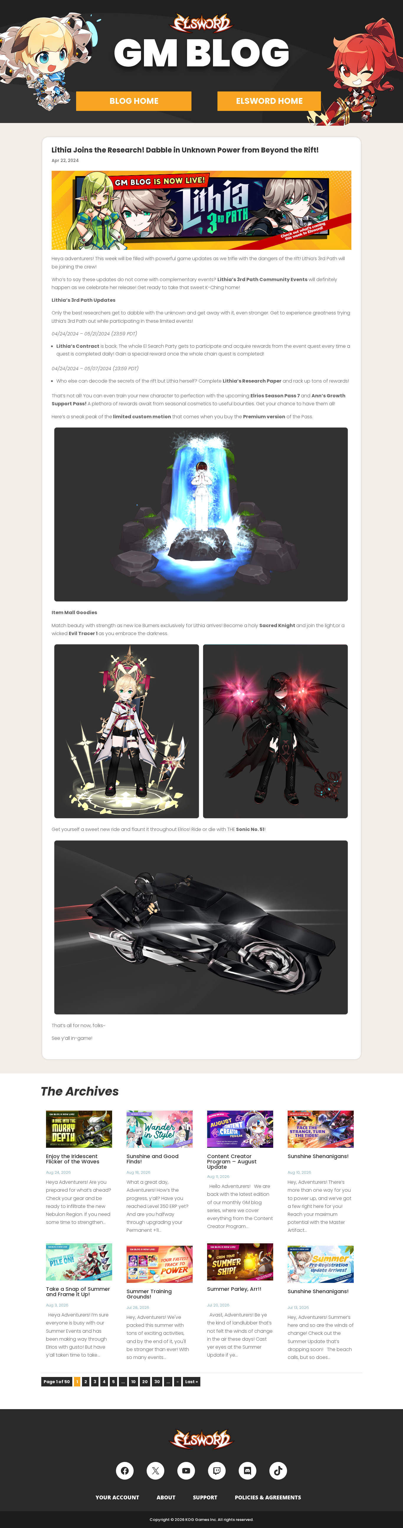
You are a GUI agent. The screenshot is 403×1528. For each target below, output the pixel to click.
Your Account (117, 1497)
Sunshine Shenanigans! (318, 1156)
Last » (191, 1382)
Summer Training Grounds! (149, 1294)
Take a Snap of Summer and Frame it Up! (78, 1291)
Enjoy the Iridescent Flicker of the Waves (72, 1158)
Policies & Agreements (268, 1497)
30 (157, 1382)
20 (145, 1382)
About (166, 1497)
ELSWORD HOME (269, 101)
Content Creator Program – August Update (232, 1161)
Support (205, 1497)
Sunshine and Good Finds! (152, 1158)
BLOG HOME (133, 101)
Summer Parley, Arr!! (234, 1289)
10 (133, 1382)
